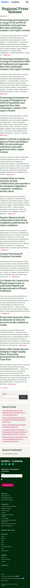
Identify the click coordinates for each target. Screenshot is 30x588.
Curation (3, 512)
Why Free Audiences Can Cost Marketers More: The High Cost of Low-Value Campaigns (13, 413)
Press (2, 548)
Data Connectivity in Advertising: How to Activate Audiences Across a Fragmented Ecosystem (15, 439)
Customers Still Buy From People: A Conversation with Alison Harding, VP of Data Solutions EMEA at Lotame (14, 432)
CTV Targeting (4, 518)
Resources (4, 534)
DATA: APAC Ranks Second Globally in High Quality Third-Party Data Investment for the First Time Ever (14, 354)
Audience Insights (5, 510)
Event (2, 542)
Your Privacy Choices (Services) (8, 576)
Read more (7, 55)
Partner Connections (8, 530)
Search (4, 394)
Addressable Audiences (6, 497)
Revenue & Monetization (7, 525)
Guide (2, 540)
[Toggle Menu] (27, 2)
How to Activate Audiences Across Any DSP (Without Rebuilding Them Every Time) (14, 420)
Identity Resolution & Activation (8, 523)
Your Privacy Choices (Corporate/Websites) (11, 578)
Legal (2, 574)
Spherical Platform (5, 495)
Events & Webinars (5, 559)
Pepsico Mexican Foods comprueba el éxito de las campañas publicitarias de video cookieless (14, 221)
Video (2, 544)
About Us (3, 557)
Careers (3, 561)
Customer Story (5, 550)
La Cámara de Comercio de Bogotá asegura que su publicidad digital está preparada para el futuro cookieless (14, 285)
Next (6, 388)
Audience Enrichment (6, 508)
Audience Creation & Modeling (8, 506)
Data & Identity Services (7, 499)
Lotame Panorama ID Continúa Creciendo (11, 255)
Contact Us (5, 565)
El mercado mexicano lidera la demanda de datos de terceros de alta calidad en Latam (15, 321)
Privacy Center (4, 580)
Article (2, 536)
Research (3, 538)
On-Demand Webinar (6, 546)
